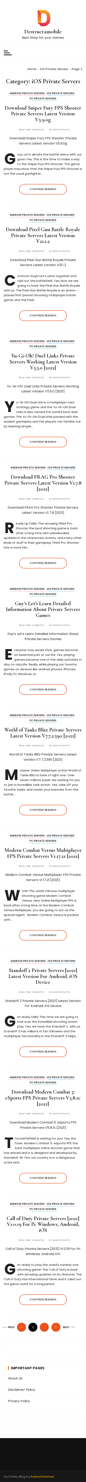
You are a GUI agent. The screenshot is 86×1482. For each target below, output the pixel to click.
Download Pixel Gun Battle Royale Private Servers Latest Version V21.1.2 (43, 235)
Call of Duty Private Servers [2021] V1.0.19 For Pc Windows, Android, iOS (43, 1224)
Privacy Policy (19, 1401)
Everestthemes (42, 1476)
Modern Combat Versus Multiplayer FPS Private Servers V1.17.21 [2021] (43, 853)
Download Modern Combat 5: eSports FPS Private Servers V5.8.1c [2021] (43, 1098)
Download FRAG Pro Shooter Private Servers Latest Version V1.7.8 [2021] (43, 483)
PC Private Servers (43, 98)
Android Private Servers (27, 93)
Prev (11, 1327)
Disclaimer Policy (21, 1389)
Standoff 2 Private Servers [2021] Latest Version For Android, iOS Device (42, 976)
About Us (15, 1378)
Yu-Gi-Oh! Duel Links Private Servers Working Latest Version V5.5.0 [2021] (43, 361)
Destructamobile (43, 31)
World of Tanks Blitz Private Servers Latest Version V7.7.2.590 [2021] (42, 733)
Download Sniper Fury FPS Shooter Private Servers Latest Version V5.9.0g (43, 114)
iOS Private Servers (60, 93)
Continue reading (43, 189)
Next (66, 1327)
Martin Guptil (61, 130)
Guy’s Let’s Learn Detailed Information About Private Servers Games (43, 609)
